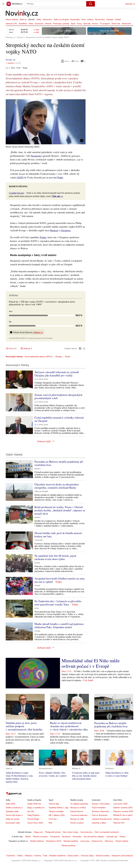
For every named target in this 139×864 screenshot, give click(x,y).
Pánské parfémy (68, 845)
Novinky (9, 59)
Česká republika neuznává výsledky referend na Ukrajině (59, 419)
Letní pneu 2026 (120, 804)
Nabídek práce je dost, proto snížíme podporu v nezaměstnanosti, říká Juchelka (24, 726)
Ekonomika (100, 19)
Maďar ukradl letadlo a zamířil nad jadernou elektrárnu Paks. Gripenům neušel (58, 625)
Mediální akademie (57, 855)
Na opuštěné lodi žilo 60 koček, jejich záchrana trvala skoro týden (55, 557)
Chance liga (54, 804)
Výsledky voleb (12, 811)
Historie (48, 23)
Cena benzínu (86, 832)
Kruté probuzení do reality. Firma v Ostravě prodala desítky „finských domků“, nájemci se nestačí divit (59, 510)
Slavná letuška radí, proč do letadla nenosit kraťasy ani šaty (58, 534)
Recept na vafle (77, 819)
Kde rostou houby (70, 832)
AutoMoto (23, 23)
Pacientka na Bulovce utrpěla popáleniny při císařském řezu (58, 463)
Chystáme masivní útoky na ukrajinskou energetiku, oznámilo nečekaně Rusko (56, 485)
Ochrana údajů (87, 855)
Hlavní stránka (12, 19)
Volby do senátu (12, 819)
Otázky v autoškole (121, 819)
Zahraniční (47, 19)
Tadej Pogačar (33, 815)
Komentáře (75, 19)
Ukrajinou (66, 230)
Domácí (31, 19)
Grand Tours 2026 (35, 823)
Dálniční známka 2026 (122, 807)
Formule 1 (53, 819)
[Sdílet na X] (84, 348)
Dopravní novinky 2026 (123, 811)
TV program (105, 23)
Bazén (28, 836)
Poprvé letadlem (99, 807)
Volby (39, 19)
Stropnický (36, 155)
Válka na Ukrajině (61, 19)
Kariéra (38, 855)
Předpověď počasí (53, 832)
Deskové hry (97, 841)
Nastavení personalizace (122, 855)
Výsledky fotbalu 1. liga (58, 807)
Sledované (126, 23)
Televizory (109, 841)
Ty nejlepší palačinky (79, 804)
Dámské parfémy (71, 841)
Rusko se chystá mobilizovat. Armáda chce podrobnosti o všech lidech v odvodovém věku (69, 726)
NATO (20, 177)
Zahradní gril (111, 836)
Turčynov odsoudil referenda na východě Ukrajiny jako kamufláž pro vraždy (56, 373)
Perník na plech (77, 823)
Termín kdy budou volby (16, 815)
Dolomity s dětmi (99, 823)
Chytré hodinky (121, 841)
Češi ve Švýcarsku (100, 815)
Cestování (39, 23)
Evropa (37, 631)
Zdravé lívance (76, 811)
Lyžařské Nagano (16, 192)
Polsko (43, 237)
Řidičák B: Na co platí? (123, 815)
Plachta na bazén (40, 836)
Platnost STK (118, 823)
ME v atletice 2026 (57, 815)
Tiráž (45, 855)
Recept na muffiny (78, 807)
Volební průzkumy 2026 (16, 807)
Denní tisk (116, 23)
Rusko (67, 356)
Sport (73, 23)
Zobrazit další (44, 441)
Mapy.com (38, 832)
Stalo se (23, 19)
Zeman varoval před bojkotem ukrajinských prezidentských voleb (58, 396)
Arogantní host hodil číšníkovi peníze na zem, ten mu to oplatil (59, 580)
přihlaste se (38, 332)
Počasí (95, 23)
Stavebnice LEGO (53, 841)
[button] (46, 121)
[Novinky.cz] (22, 14)
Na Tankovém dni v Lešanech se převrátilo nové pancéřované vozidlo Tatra (57, 602)
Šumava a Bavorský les (102, 811)
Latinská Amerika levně (102, 819)
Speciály (87, 23)
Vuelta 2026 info (34, 804)
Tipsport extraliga (56, 811)
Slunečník (66, 836)
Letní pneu (85, 841)
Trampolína (55, 836)
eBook (66, 61)
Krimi (83, 19)
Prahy (60, 177)
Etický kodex (73, 855)
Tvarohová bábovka (78, 815)
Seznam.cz (130, 4)
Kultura (90, 19)
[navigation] (3, 4)
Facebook (10, 855)
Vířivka (122, 836)
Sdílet (76, 61)
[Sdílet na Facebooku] (80, 348)
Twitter (20, 855)
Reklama (28, 855)
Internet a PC (11, 23)
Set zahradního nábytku (94, 836)
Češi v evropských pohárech (107, 832)
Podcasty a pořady (61, 23)
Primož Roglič (33, 819)
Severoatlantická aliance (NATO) (38, 356)
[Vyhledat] (90, 4)
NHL (51, 823)
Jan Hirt (30, 811)
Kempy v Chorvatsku (101, 804)
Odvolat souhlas (103, 855)
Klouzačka (77, 836)
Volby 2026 (10, 804)
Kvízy (79, 23)
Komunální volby (13, 823)
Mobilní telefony (37, 841)
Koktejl (118, 19)
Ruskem (54, 230)
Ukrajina (58, 356)
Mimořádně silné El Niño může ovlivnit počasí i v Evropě (91, 663)
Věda (31, 23)
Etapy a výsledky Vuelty (37, 807)
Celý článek (88, 680)
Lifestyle (109, 19)
